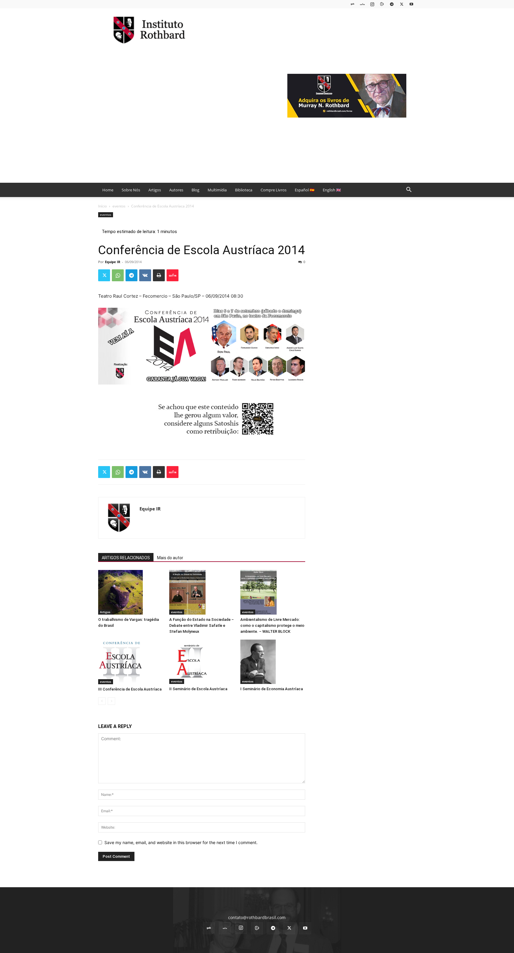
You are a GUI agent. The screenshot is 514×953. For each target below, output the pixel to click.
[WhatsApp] (118, 275)
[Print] (159, 275)
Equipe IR (112, 262)
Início (102, 206)
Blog (195, 190)
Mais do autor (170, 557)
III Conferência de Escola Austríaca (130, 689)
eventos (119, 206)
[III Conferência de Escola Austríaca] (130, 662)
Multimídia (217, 190)
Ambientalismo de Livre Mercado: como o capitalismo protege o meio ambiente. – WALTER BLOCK (272, 625)
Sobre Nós (131, 190)
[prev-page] (102, 701)
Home (107, 190)
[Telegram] (391, 4)
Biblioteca (243, 190)
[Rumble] (381, 4)
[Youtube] (411, 4)
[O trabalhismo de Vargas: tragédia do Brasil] (130, 592)
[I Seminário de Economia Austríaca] (272, 662)
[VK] (145, 275)
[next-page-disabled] (111, 701)
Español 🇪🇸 (304, 190)
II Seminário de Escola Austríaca (198, 689)
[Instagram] (372, 4)
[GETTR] (362, 4)
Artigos (154, 190)
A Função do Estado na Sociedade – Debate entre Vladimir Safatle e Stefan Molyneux (201, 625)
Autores (176, 190)
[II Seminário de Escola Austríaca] (201, 662)
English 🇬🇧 (332, 190)
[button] (409, 190)
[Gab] (352, 4)
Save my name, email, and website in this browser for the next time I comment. (181, 842)
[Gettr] (172, 275)
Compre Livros (273, 190)
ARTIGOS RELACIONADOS (126, 557)
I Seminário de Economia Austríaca (271, 689)
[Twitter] (401, 4)
